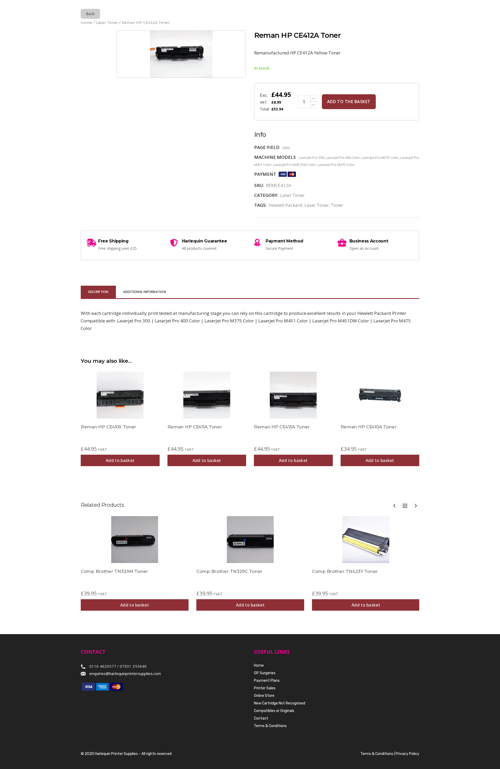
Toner (337, 205)
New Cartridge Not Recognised (279, 703)
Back (90, 13)
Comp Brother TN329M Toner (114, 571)
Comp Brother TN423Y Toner (345, 571)
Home (86, 22)
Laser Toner (107, 22)
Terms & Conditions (270, 726)
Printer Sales (265, 688)
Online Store (264, 695)
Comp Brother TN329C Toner (229, 571)
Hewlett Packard (285, 205)
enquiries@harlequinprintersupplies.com (125, 673)
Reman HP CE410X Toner (108, 426)
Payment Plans (267, 680)
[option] (135, 563)
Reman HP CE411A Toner (194, 426)
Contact (261, 718)
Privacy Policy (407, 754)
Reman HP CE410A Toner (369, 426)
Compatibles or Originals (274, 711)
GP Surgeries (265, 673)
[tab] (98, 292)
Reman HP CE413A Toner (282, 426)
